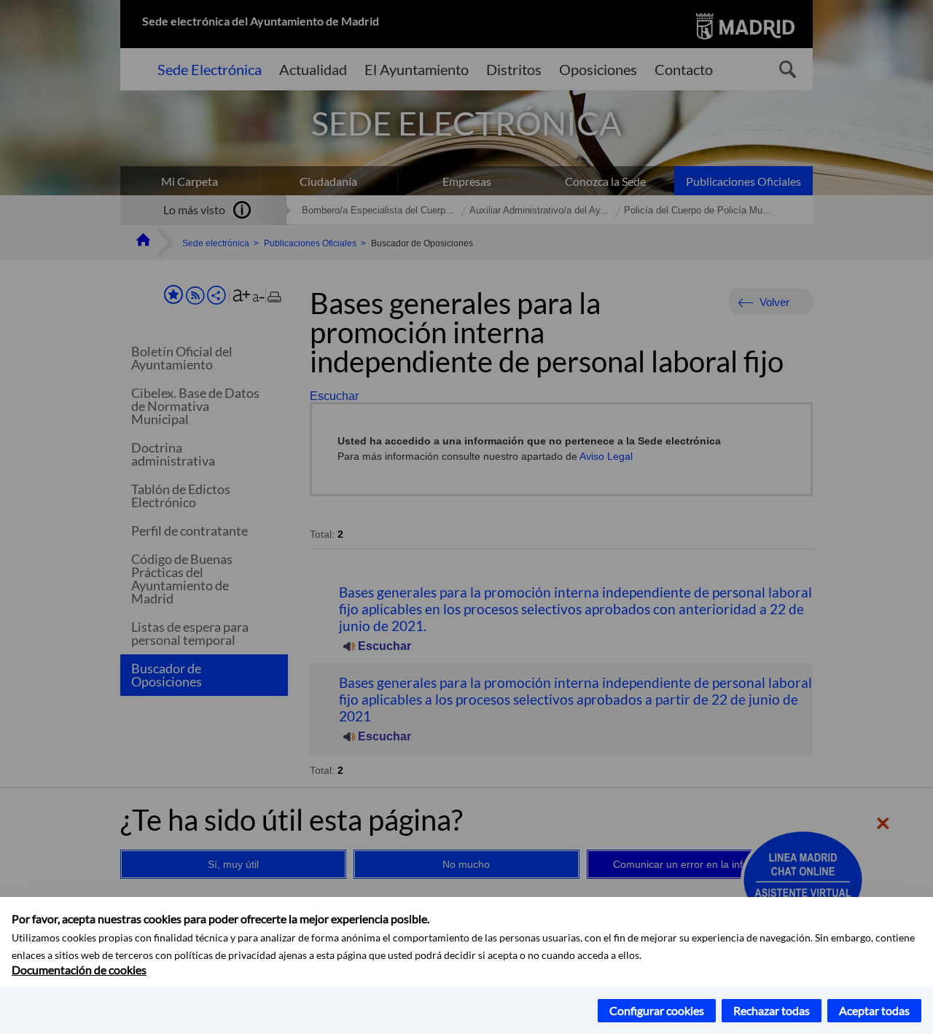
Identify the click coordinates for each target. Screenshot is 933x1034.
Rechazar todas (771, 1010)
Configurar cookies (656, 1010)
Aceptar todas (874, 1010)
